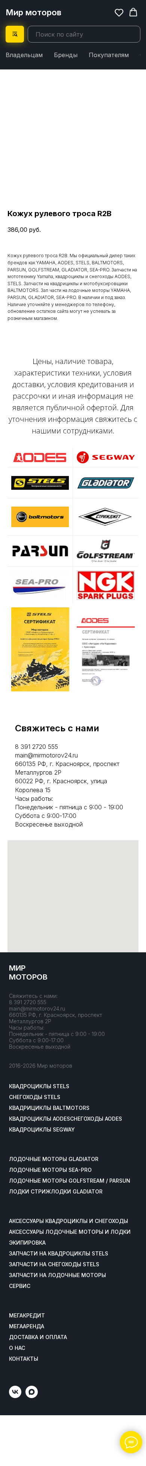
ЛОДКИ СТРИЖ (30, 1191)
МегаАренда (26, 1326)
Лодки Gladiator (77, 1191)
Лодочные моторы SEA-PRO (50, 1170)
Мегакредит (27, 1315)
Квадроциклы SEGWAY (42, 1129)
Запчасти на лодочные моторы (57, 1275)
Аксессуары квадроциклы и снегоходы (68, 1221)
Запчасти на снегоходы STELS (54, 1264)
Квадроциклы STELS (39, 1086)
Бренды (65, 55)
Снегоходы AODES (96, 1118)
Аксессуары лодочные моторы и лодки (70, 1232)
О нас (17, 1348)
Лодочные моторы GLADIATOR (53, 1159)
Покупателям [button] (109, 55)
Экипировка (27, 1242)
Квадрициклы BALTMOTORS (49, 1108)
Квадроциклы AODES (39, 1118)
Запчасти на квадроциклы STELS (58, 1253)
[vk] (15, 1396)
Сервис (19, 1286)
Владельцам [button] (24, 55)
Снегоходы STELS (34, 1097)
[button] (119, 12)
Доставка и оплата (38, 1337)
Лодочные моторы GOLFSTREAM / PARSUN (69, 1180)
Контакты (23, 1358)
